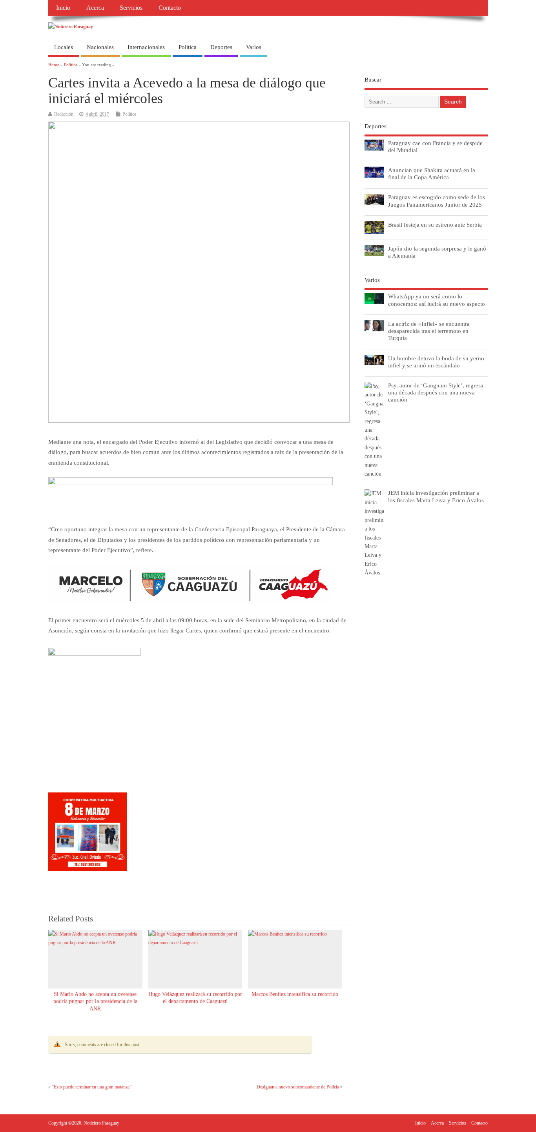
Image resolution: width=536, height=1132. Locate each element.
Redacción (63, 114)
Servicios (131, 7)
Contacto (170, 7)
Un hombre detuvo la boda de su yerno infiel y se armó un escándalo (436, 362)
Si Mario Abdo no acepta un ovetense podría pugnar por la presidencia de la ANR (95, 1001)
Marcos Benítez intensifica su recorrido (295, 994)
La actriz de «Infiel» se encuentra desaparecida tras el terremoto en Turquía (429, 330)
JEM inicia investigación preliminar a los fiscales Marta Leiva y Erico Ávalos (436, 496)
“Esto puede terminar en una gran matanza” (91, 1087)
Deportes (221, 47)
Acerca (95, 7)
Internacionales (146, 47)
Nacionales (100, 47)
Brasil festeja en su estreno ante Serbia (435, 224)
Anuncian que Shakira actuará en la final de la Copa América (431, 173)
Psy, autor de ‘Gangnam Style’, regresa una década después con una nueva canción (435, 392)
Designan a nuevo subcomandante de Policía (298, 1087)
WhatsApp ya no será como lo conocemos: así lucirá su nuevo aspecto (436, 300)
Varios (253, 47)
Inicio (63, 7)
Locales (63, 47)
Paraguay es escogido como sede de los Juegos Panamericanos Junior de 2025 (436, 200)
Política (188, 47)
